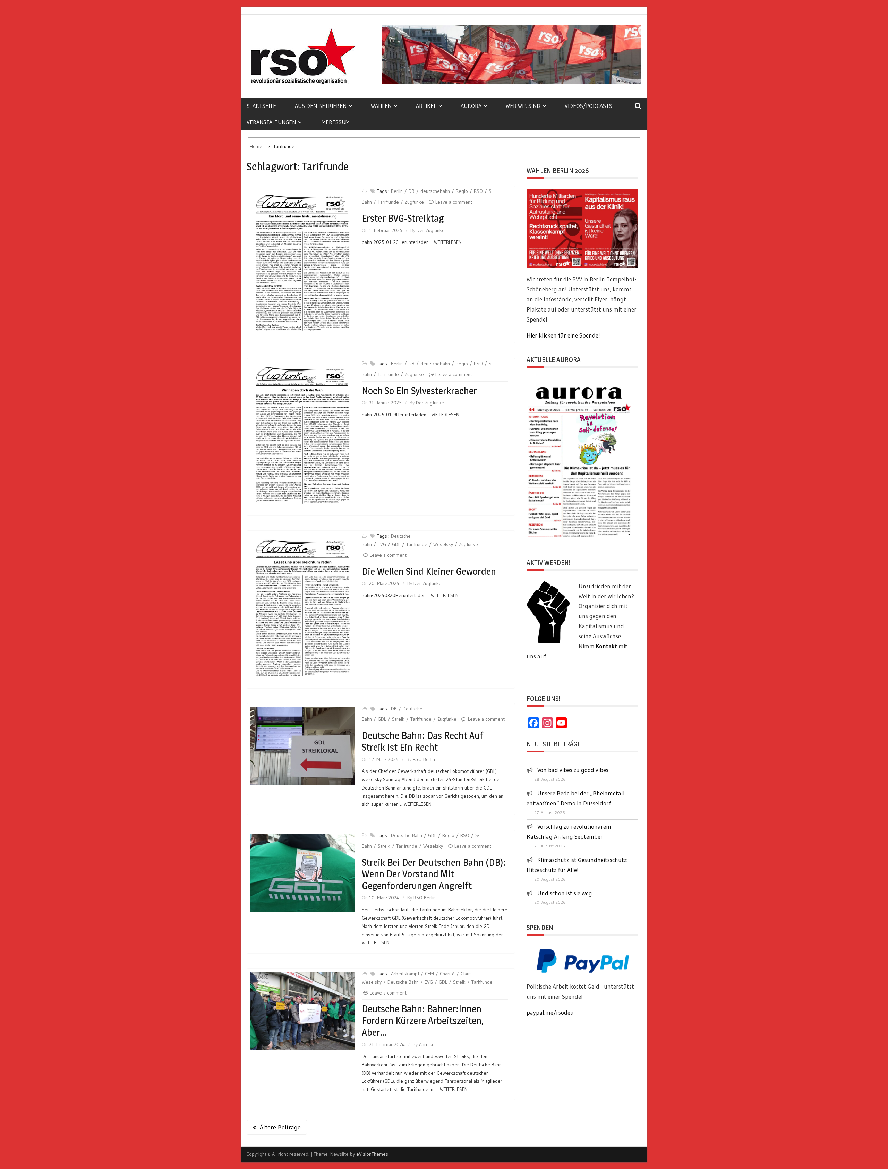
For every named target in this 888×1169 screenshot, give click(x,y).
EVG (382, 544)
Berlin (397, 191)
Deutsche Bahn (406, 835)
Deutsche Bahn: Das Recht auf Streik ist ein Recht (422, 741)
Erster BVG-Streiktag (403, 218)
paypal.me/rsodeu (550, 1012)
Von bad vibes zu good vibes (572, 770)
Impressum (335, 122)
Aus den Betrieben (321, 105)
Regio (462, 191)
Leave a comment (453, 202)
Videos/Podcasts (588, 105)
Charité (447, 974)
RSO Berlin (424, 759)
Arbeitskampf (405, 974)
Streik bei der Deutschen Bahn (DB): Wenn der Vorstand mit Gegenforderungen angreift (434, 873)
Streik (398, 719)
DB (412, 191)
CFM (429, 974)
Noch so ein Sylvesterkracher (419, 390)
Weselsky (443, 544)
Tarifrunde (388, 202)
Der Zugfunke (431, 230)
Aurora (471, 105)
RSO (478, 191)
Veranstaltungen (271, 122)
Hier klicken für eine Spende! (563, 335)
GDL (396, 544)
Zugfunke (414, 202)
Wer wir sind (523, 105)
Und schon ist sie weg (564, 893)
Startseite (261, 105)
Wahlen (381, 105)
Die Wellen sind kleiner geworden (429, 571)
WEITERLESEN (448, 242)
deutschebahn (435, 191)
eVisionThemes (372, 1154)
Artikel (426, 105)
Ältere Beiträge (280, 1127)
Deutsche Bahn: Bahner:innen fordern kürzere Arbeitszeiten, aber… (423, 1020)
